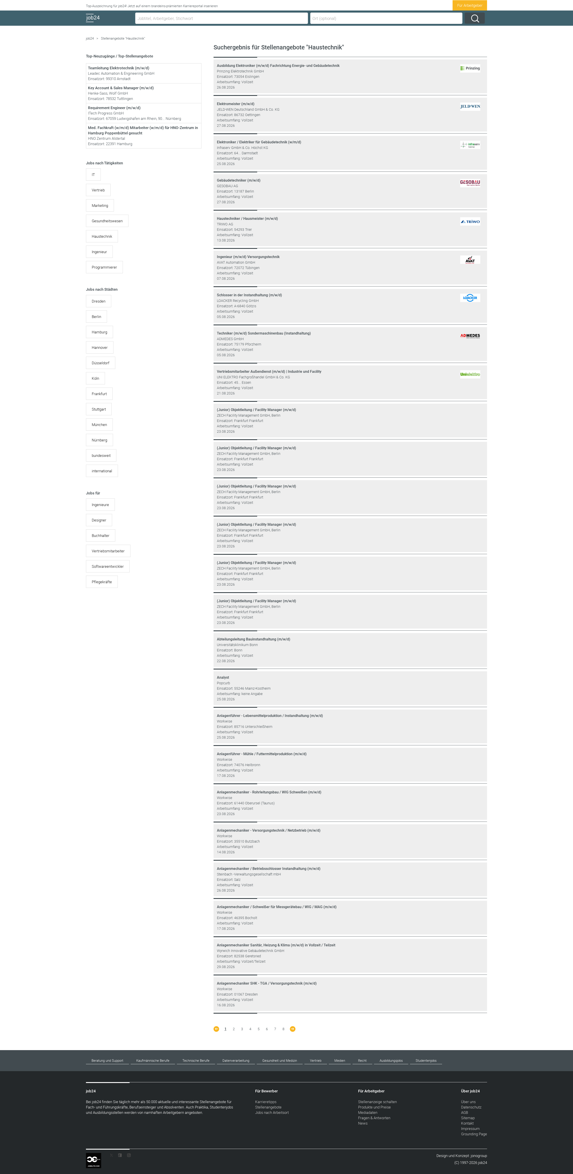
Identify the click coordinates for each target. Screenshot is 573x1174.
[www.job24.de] (109, 22)
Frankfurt (99, 393)
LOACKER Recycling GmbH (238, 300)
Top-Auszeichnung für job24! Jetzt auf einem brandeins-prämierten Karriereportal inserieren (152, 6)
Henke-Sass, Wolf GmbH (108, 93)
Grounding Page (474, 1133)
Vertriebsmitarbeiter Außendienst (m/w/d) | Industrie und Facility (269, 371)
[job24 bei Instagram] (127, 1156)
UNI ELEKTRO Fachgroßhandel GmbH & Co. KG (253, 377)
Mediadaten (367, 1112)
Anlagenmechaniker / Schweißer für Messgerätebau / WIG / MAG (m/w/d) (277, 907)
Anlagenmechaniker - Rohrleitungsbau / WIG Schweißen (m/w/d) (269, 792)
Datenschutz (471, 1107)
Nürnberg (99, 440)
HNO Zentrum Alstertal (106, 138)
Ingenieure (100, 504)
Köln (95, 378)
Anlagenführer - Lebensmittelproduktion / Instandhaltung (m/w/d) (270, 716)
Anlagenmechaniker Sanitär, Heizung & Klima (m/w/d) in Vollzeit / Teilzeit (276, 945)
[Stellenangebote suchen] (475, 18)
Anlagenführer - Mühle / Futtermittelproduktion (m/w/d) (262, 754)
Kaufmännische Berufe (152, 1060)
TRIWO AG (225, 224)
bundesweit (101, 455)
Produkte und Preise (374, 1107)
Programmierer (104, 267)
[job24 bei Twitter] (113, 1156)
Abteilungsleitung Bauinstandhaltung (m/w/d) (253, 639)
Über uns (468, 1101)
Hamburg (99, 332)
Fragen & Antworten (374, 1117)
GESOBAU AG (227, 185)
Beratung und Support (107, 1060)
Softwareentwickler (108, 566)
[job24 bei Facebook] (120, 1156)
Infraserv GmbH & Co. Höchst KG (242, 147)
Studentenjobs (426, 1060)
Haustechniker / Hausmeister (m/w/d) (247, 218)
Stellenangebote (268, 1107)
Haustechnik (102, 236)
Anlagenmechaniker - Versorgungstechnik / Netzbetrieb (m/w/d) (269, 830)
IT (93, 174)
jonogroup (479, 1155)
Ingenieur (99, 251)
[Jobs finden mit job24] (470, 72)
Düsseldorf (100, 362)
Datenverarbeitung (235, 1060)
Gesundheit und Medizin (279, 1060)
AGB (464, 1112)
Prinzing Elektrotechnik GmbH (240, 71)
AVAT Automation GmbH (236, 262)
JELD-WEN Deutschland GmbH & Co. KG (248, 109)
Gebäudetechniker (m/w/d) (239, 180)
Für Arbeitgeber (470, 5)
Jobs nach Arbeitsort (272, 1112)
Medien (339, 1060)
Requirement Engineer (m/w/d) (114, 108)
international (102, 470)
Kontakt (467, 1123)
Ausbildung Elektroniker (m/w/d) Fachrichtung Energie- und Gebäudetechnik (278, 66)
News (363, 1123)
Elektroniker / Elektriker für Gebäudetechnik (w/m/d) (259, 142)
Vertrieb (98, 190)
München (99, 424)
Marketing (100, 205)
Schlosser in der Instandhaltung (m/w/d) (249, 295)
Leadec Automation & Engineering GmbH (121, 73)
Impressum (470, 1128)
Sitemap (468, 1117)
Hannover (100, 347)
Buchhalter (100, 535)
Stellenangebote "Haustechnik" (123, 38)
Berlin (96, 316)
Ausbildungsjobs (391, 1060)
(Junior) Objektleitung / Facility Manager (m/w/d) (256, 410)
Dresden (98, 301)
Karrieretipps (265, 1101)
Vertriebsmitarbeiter (108, 550)
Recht (362, 1060)
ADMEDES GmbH (230, 338)
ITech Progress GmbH (106, 113)
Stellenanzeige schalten (377, 1101)
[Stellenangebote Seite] (216, 1030)
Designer (99, 520)
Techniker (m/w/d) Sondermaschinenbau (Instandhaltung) (264, 333)
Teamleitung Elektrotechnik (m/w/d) (118, 68)
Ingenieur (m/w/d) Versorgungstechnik (248, 257)
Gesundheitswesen (107, 220)
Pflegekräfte (102, 581)
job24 (90, 38)
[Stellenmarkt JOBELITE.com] (97, 1156)
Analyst (223, 677)
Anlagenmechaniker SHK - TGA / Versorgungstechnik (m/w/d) (267, 983)
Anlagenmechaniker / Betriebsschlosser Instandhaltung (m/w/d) (269, 869)
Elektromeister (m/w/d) (235, 104)
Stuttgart (99, 409)
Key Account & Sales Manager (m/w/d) (121, 88)
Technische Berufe (196, 1060)
